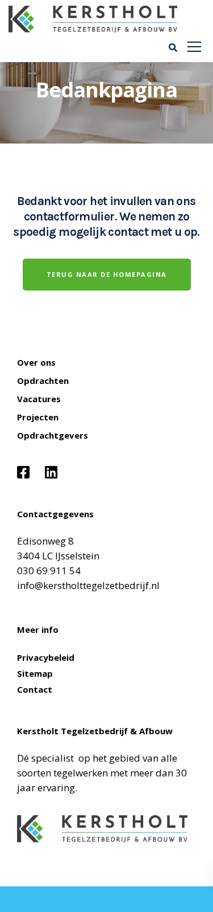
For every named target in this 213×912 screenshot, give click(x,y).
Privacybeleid (45, 657)
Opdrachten (43, 380)
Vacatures (39, 398)
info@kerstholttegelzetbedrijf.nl (88, 585)
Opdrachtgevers (52, 435)
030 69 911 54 (49, 570)
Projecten (38, 417)
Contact (34, 689)
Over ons (36, 362)
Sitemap (35, 673)
